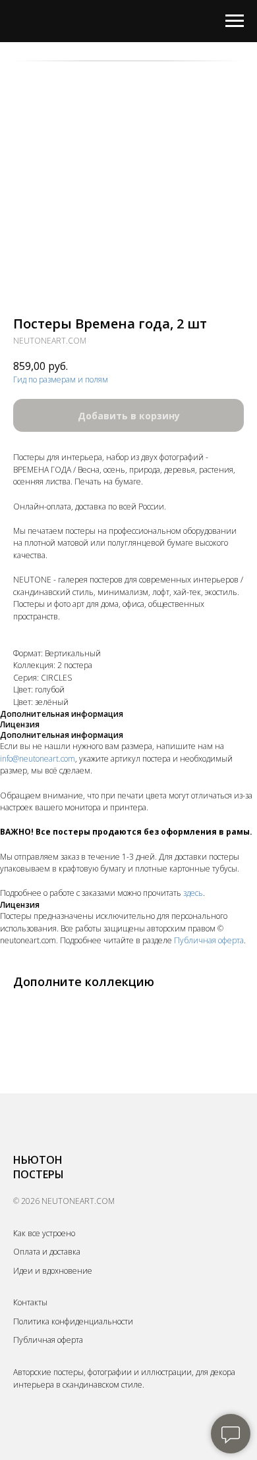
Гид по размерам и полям (60, 379)
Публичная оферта (209, 940)
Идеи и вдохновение (52, 1270)
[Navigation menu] (234, 21)
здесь (193, 893)
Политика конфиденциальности (73, 1321)
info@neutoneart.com (37, 758)
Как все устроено (44, 1233)
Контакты (30, 1302)
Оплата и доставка (46, 1251)
